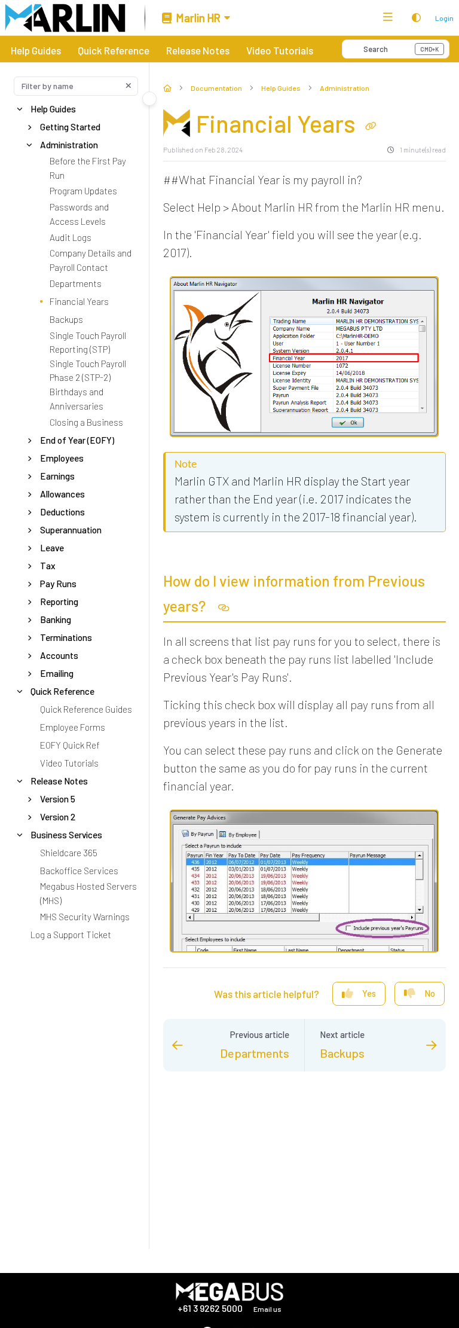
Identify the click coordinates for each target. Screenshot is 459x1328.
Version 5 (57, 798)
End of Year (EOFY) (77, 439)
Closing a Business (86, 421)
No (429, 993)
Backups (66, 318)
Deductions (62, 511)
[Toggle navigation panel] (149, 98)
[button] (395, 49)
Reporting (59, 601)
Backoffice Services (79, 870)
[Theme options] (416, 18)
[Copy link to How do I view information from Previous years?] (224, 608)
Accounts (59, 654)
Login (444, 18)
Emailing (57, 672)
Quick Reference (113, 50)
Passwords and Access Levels (79, 214)
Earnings (57, 475)
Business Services (66, 834)
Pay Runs (58, 583)
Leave (52, 547)
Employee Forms (72, 726)
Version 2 (57, 816)
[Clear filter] (128, 86)
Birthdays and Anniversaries (76, 398)
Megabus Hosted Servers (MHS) (88, 893)
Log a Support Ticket (70, 934)
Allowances (62, 493)
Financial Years (79, 300)
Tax (48, 565)
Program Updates (83, 190)
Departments (76, 282)
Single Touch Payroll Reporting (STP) (88, 342)
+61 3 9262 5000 (211, 1308)
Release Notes (198, 50)
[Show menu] (387, 18)
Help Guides (36, 50)
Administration (69, 144)
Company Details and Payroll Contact (90, 260)
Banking (55, 618)
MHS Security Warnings (85, 916)
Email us (267, 1309)
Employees (62, 457)
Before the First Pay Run (88, 168)
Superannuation (71, 529)
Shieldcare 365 (68, 852)
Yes (369, 993)
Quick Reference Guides (86, 708)
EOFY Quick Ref (70, 744)
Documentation (216, 88)
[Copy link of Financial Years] (371, 125)
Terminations (66, 636)
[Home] (65, 18)
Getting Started (70, 126)
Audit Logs (70, 236)
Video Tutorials (279, 50)
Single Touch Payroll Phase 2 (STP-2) (88, 370)
